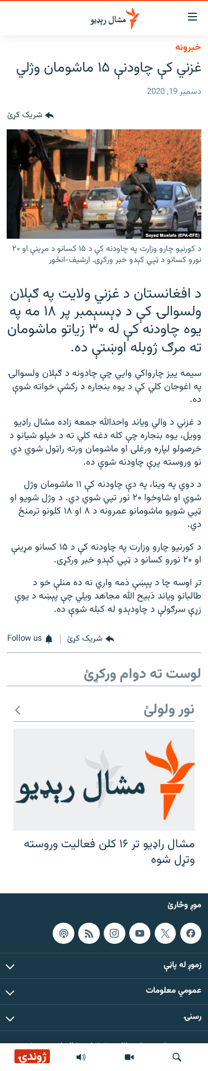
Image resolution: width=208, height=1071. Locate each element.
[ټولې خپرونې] (81, 1057)
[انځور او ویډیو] (129, 1057)
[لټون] (177, 1057)
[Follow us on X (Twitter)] (165, 932)
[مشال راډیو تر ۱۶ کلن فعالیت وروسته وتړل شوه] (104, 779)
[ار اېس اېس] (88, 932)
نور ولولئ (169, 710)
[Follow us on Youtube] (139, 932)
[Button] (30, 116)
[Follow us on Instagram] (114, 932)
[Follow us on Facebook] (190, 932)
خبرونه (188, 48)
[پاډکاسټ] (63, 932)
